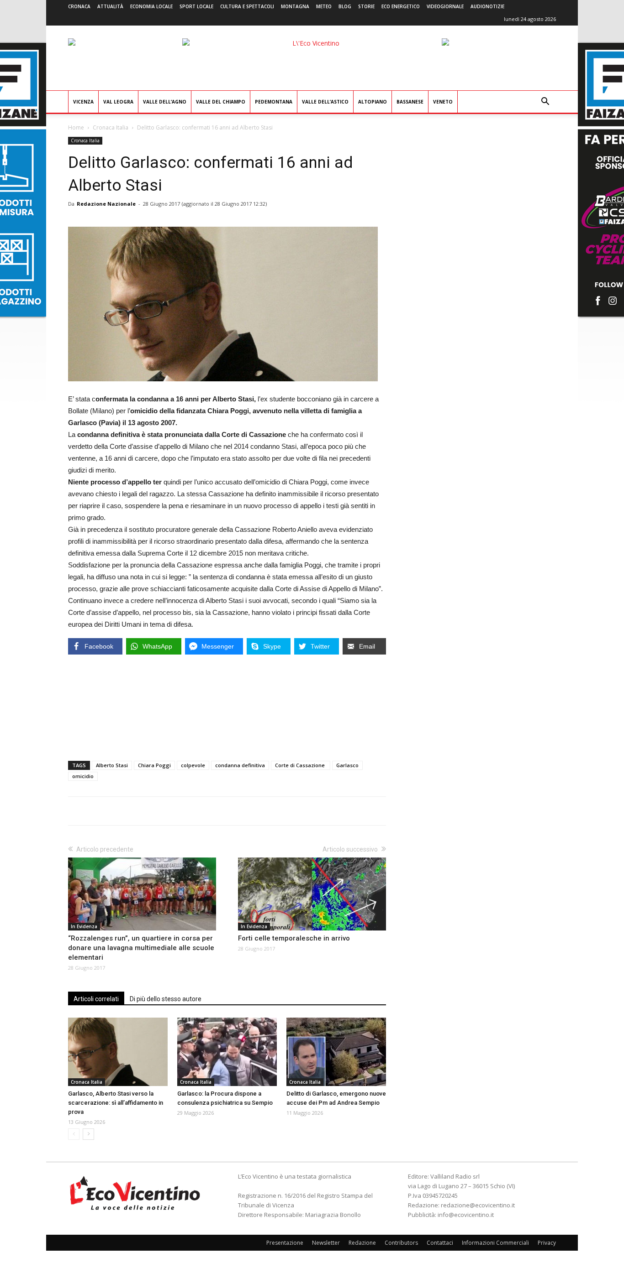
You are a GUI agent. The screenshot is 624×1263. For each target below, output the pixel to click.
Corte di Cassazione (300, 765)
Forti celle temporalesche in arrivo (294, 938)
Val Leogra (118, 102)
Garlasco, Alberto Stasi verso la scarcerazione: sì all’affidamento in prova (115, 1102)
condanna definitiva (240, 765)
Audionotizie (487, 6)
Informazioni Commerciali (495, 1243)
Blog (344, 6)
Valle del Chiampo (220, 102)
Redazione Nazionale (106, 203)
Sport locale (196, 6)
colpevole (193, 765)
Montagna (295, 6)
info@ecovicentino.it (466, 1215)
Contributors (401, 1243)
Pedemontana (273, 102)
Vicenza (83, 102)
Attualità (110, 6)
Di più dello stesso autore (165, 999)
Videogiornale (445, 6)
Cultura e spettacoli (247, 6)
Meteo (324, 6)
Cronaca (79, 6)
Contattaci (440, 1243)
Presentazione (284, 1243)
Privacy (547, 1243)
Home (76, 127)
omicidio (83, 776)
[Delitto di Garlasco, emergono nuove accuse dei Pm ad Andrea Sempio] (336, 1052)
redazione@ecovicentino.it (478, 1205)
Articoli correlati (96, 999)
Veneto (443, 102)
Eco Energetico (400, 6)
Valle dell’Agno (164, 102)
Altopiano (372, 102)
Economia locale (151, 6)
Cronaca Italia (110, 127)
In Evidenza (84, 926)
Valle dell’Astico (325, 102)
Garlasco (347, 765)
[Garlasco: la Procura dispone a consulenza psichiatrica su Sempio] (227, 1052)
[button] (545, 102)
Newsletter (326, 1243)
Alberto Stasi (112, 765)
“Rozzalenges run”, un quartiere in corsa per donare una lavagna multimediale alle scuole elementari (141, 948)
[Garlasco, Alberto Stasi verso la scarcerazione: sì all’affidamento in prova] (118, 1052)
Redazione (362, 1243)
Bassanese (410, 102)
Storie (366, 6)
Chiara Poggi (154, 765)
